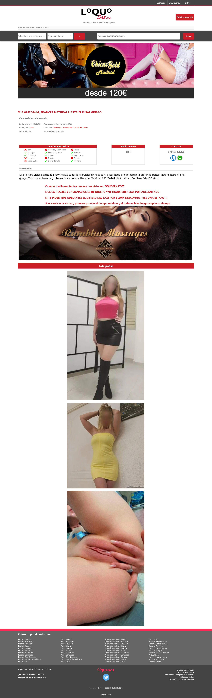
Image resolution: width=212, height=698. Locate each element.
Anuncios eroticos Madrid (116, 639)
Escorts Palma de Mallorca (29, 659)
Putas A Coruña (67, 652)
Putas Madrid (66, 639)
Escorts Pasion (155, 661)
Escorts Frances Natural (159, 652)
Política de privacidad (186, 672)
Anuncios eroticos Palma (115, 659)
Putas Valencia (67, 643)
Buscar (189, 36)
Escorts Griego (155, 650)
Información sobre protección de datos (179, 674)
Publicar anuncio (185, 16)
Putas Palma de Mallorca (71, 659)
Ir (79, 36)
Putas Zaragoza (67, 654)
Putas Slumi (154, 655)
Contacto (161, 2)
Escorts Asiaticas (156, 646)
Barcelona (67, 127)
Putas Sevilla (66, 646)
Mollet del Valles (81, 127)
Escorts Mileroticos (157, 659)
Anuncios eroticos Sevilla (115, 646)
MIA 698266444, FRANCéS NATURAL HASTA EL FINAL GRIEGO (60, 112)
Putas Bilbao (66, 650)
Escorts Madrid (24, 639)
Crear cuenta (174, 2)
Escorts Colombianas (158, 643)
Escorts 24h (154, 639)
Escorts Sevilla (24, 646)
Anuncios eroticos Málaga (116, 648)
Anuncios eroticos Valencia (116, 643)
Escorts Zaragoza (25, 654)
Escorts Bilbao (24, 650)
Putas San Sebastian (69, 657)
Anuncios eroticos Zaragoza (117, 654)
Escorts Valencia (25, 643)
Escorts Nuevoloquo (158, 657)
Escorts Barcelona (25, 641)
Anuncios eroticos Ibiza (115, 661)
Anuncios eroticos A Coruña (117, 652)
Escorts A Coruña (25, 652)
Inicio (20, 28)
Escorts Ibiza (23, 661)
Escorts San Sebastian (27, 657)
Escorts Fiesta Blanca (158, 641)
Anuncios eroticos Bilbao (115, 650)
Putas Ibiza (65, 661)
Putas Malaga (66, 648)
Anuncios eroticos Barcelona (117, 641)
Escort (31, 127)
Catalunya (57, 127)
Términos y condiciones (185, 670)
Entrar (187, 2)
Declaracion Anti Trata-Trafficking (181, 679)
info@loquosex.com (37, 677)
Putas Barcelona (67, 641)
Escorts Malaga (24, 648)
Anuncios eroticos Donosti (116, 657)
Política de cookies (187, 677)
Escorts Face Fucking (158, 648)
